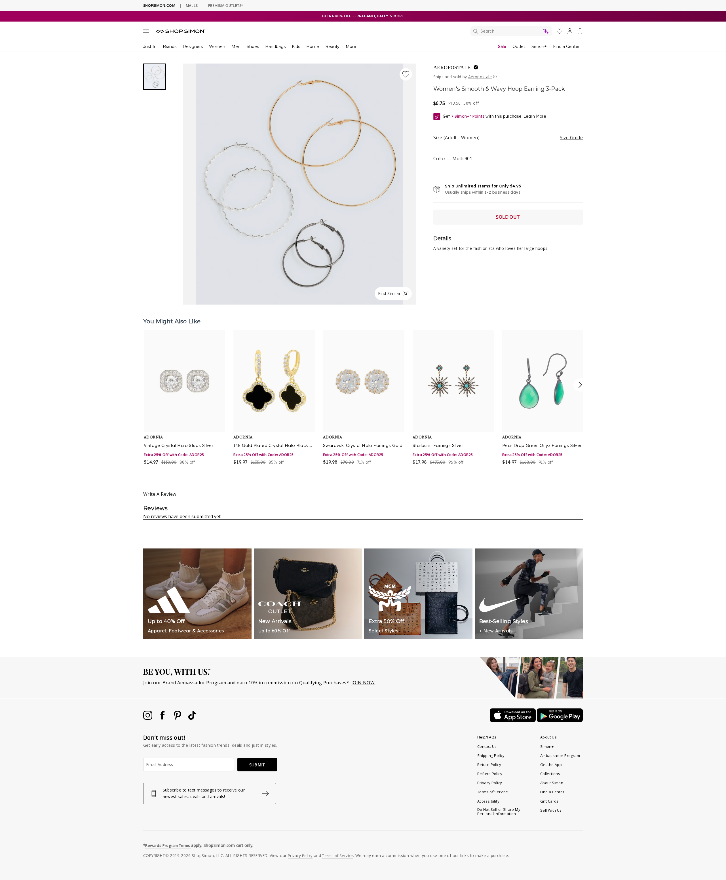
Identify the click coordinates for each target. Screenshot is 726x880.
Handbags (275, 46)
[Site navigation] (146, 32)
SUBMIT (257, 764)
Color (452, 158)
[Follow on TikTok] (192, 718)
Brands (169, 46)
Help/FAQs (487, 737)
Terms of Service (492, 791)
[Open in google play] (560, 720)
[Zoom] (299, 182)
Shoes (253, 46)
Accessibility (488, 801)
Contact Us (487, 746)
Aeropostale (451, 67)
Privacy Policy (489, 782)
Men (235, 46)
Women (217, 46)
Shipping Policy (491, 755)
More (351, 46)
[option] (185, 398)
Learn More (535, 116)
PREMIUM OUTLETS (225, 5)
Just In (150, 46)
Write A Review (159, 494)
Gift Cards (549, 801)
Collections (550, 773)
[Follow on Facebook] (163, 718)
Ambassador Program (560, 755)
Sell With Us (551, 810)
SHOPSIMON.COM (159, 5)
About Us (548, 737)
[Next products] (580, 385)
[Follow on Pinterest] (178, 718)
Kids (296, 46)
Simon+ (539, 46)
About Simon (551, 782)
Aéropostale (480, 76)
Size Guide (571, 137)
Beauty (332, 46)
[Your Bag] (580, 32)
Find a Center (566, 46)
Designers (193, 46)
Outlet (518, 46)
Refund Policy (489, 773)
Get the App (551, 764)
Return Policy (489, 764)
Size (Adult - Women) (508, 137)
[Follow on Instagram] (148, 718)
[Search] (511, 31)
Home (312, 46)
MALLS (192, 5)
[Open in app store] (513, 720)
